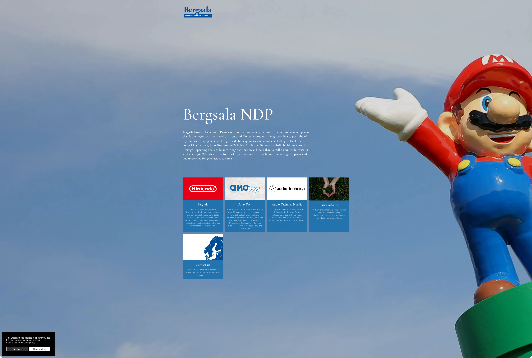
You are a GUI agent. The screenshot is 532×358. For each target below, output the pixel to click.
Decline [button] (17, 349)
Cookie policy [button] (13, 343)
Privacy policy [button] (28, 343)
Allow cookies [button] (39, 349)
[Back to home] (198, 12)
